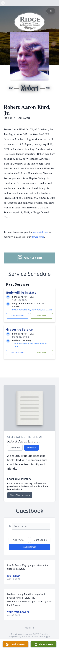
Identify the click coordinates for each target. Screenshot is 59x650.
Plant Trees (41, 315)
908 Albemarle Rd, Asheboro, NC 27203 (32, 309)
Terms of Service (38, 636)
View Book (15, 447)
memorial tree (40, 232)
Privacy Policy (21, 636)
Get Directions (17, 315)
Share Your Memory (20, 495)
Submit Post (29, 546)
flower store (37, 236)
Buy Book (31, 447)
